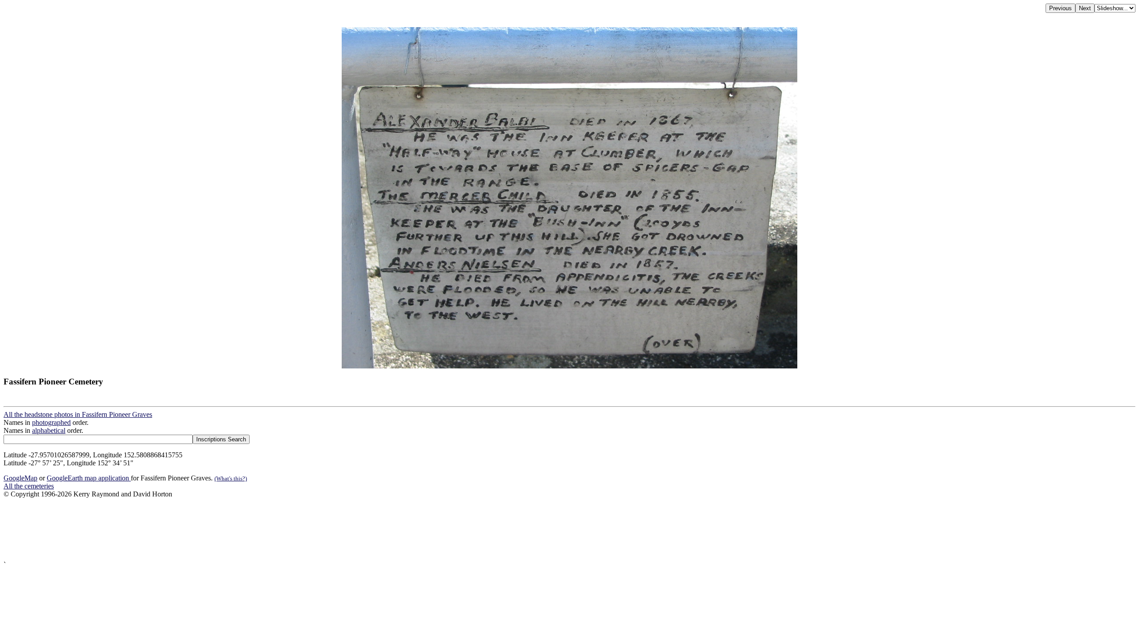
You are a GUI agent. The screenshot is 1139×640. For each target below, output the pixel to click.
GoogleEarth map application (89, 478)
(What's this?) (230, 478)
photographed (51, 422)
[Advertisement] (270, 529)
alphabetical (48, 430)
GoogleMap (20, 478)
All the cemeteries (29, 486)
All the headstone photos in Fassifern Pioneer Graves (78, 414)
